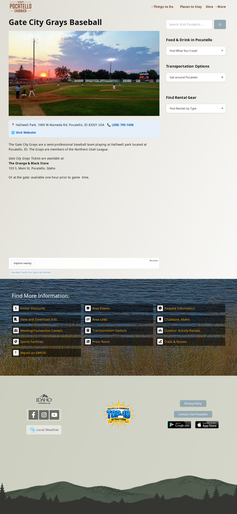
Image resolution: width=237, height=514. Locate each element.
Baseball (15, 272)
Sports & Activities (42, 272)
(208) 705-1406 (123, 125)
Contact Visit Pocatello (193, 414)
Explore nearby (22, 263)
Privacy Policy (193, 403)
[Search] (220, 24)
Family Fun (26, 272)
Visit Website (26, 132)
